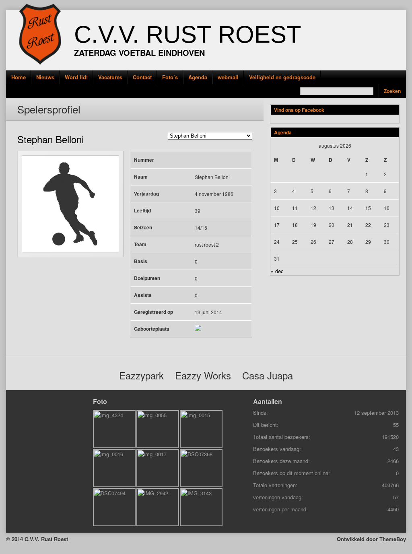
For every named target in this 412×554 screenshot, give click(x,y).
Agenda (197, 77)
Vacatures (110, 77)
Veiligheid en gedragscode (282, 77)
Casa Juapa (267, 375)
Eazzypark (141, 375)
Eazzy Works (203, 375)
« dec (277, 271)
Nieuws (45, 77)
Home (18, 77)
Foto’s (170, 77)
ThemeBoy (392, 539)
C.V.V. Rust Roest (187, 34)
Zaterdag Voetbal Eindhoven (139, 52)
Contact (142, 77)
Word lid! (76, 77)
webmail (228, 77)
